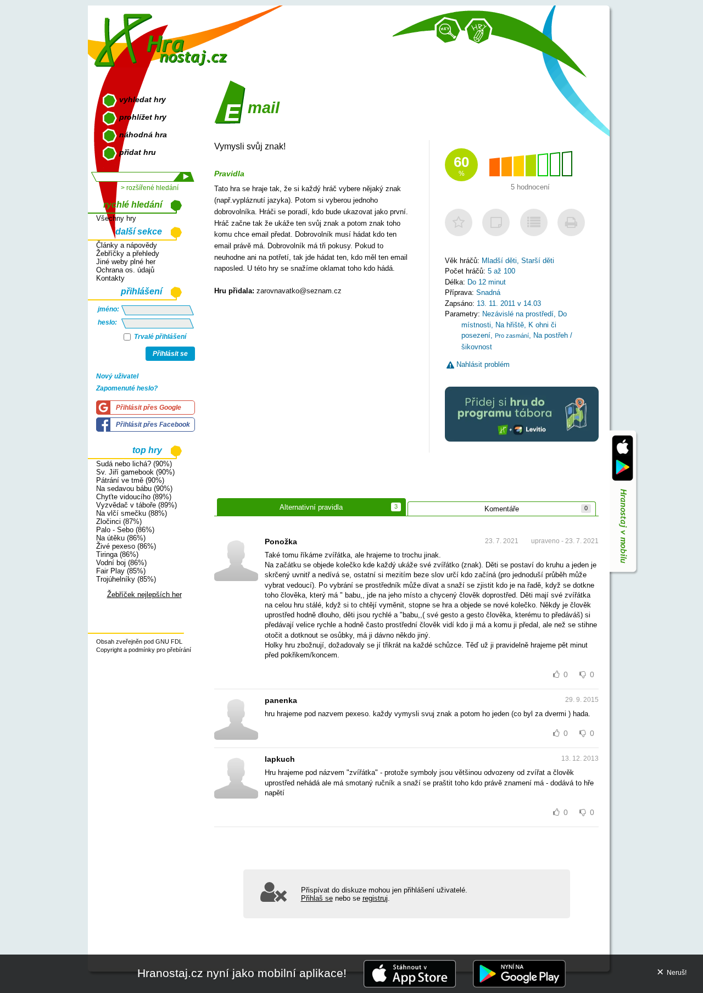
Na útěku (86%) (121, 538)
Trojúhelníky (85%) (126, 579)
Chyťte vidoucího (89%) (133, 497)
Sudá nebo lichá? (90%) (134, 464)
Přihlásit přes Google (148, 407)
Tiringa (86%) (117, 554)
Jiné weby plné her (125, 262)
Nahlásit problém (482, 364)
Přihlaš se (317, 898)
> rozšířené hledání (149, 188)
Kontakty (110, 278)
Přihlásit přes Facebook (153, 424)
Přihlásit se (170, 354)
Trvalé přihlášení (159, 337)
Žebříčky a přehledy (127, 253)
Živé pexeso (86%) (126, 546)
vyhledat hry (142, 99)
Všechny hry (116, 218)
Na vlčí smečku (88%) (131, 513)
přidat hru (137, 152)
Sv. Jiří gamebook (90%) (135, 472)
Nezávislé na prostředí (518, 314)
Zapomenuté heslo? (127, 388)
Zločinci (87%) (119, 521)
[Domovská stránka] (163, 36)
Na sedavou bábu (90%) (134, 488)
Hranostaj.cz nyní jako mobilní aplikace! (242, 973)
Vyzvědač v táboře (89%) (136, 505)
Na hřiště (509, 325)
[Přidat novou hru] (478, 32)
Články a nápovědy (126, 245)
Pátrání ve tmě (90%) (130, 480)
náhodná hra (143, 134)
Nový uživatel (117, 376)
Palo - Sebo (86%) (125, 530)
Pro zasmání (512, 335)
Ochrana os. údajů (125, 270)
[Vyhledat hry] (448, 30)
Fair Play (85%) (121, 571)
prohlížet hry (142, 117)
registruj (375, 898)
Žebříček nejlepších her (144, 594)
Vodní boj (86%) (121, 563)
